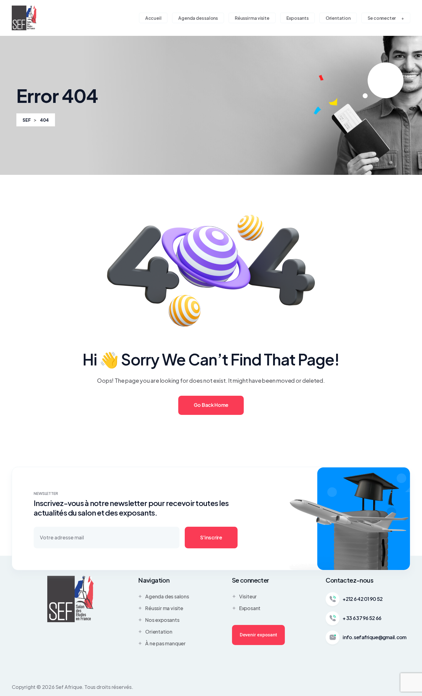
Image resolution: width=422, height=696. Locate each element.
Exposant (249, 608)
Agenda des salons (167, 596)
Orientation (158, 631)
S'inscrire (211, 537)
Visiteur (248, 596)
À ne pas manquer (165, 643)
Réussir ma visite (164, 608)
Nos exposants (162, 620)
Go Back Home (211, 405)
